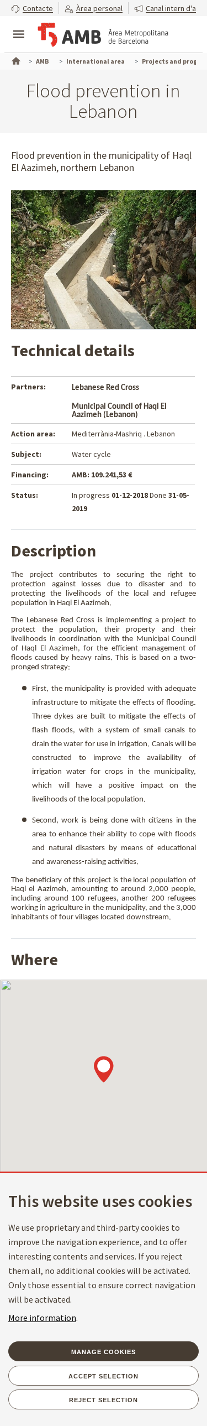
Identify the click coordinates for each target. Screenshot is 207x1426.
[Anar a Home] (15, 60)
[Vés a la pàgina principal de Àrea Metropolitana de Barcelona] (102, 35)
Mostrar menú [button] (18, 25)
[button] (32, 8)
